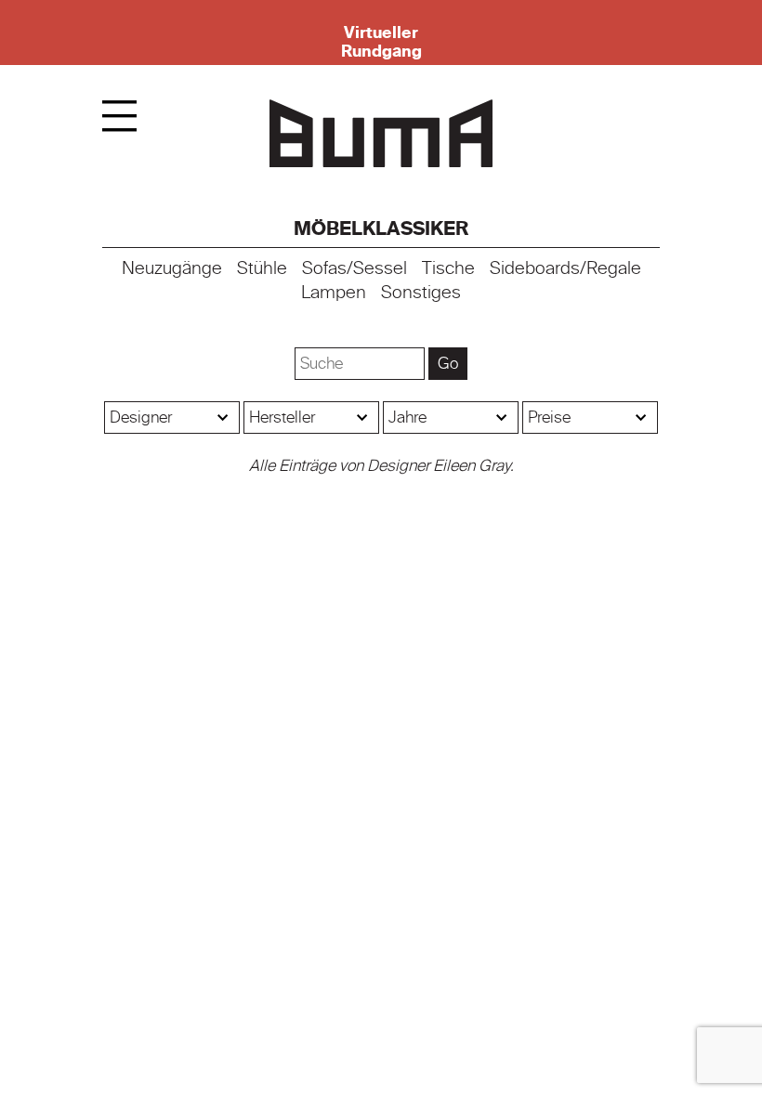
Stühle (262, 268)
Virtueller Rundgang (381, 41)
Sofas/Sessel (354, 268)
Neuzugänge (172, 268)
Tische (448, 268)
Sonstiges (421, 292)
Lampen (333, 292)
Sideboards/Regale (565, 268)
